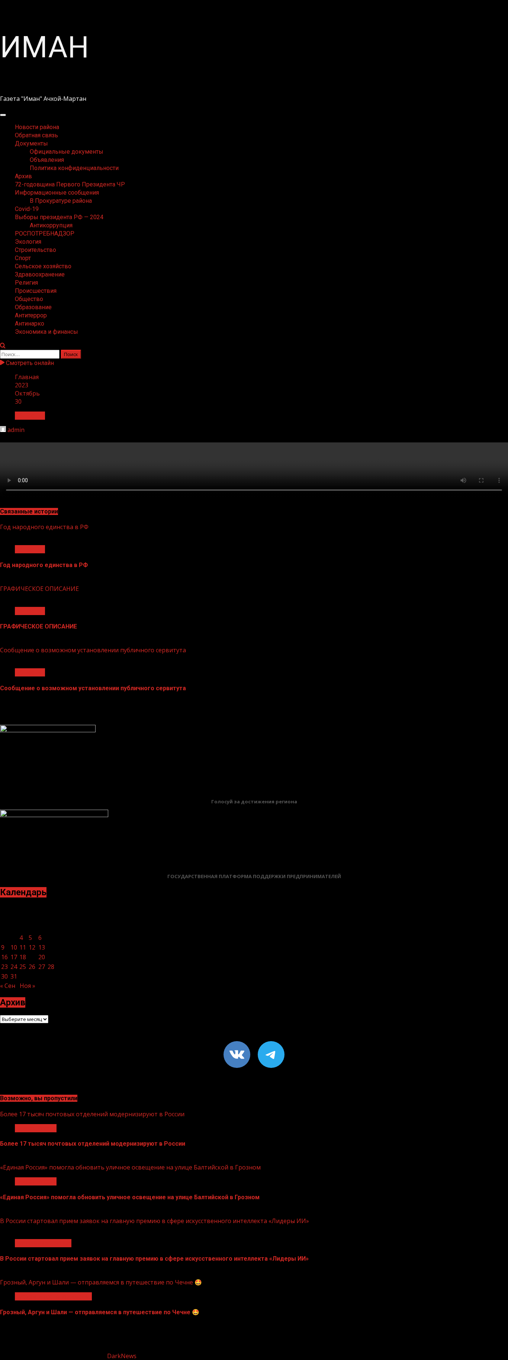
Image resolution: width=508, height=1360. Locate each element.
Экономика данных (43, 1243)
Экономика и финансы (46, 331)
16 (4, 957)
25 (22, 967)
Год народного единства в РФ (44, 527)
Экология (28, 241)
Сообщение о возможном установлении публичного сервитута (93, 650)
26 (32, 967)
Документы (31, 143)
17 (13, 957)
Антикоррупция (51, 225)
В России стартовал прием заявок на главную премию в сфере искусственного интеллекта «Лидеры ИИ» (154, 1221)
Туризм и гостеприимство (53, 1296)
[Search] (3, 346)
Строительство (35, 249)
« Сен (7, 986)
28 (51, 967)
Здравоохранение (40, 274)
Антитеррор (31, 315)
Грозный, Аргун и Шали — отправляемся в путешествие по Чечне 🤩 (101, 1282)
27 (41, 967)
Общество (29, 299)
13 (41, 947)
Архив (23, 176)
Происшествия (36, 290)
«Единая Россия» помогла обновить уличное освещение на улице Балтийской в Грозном (130, 1167)
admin (16, 430)
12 (32, 947)
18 (22, 957)
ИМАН (44, 47)
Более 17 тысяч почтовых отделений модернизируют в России (92, 1114)
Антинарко (29, 323)
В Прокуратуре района (61, 200)
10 (13, 947)
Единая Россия (36, 1128)
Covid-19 (27, 208)
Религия (26, 282)
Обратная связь (36, 135)
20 (41, 957)
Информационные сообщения (57, 192)
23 (4, 967)
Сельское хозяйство (43, 266)
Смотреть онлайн (29, 363)
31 (13, 976)
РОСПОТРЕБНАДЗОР (44, 233)
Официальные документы (66, 151)
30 (4, 976)
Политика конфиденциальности (74, 168)
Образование (33, 307)
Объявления (47, 159)
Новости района (37, 127)
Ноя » (27, 986)
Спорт (23, 258)
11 (22, 947)
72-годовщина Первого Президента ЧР (70, 184)
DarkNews (121, 1356)
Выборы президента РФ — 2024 (59, 217)
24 (13, 967)
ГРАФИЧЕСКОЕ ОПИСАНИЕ (39, 589)
